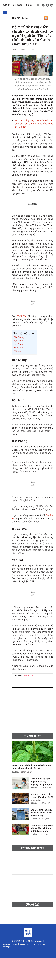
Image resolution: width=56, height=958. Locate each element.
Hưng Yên (18, 347)
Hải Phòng (19, 344)
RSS (15, 944)
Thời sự (15, 18)
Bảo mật (41, 944)
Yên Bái (17, 351)
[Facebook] (47, 5)
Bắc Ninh (18, 340)
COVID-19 (28, 676)
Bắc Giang (18, 337)
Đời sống (34, 788)
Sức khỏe (15, 772)
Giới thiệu (7, 5)
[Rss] (43, 5)
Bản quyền (7, 946)
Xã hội (25, 18)
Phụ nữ (29, 5)
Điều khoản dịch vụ (27, 944)
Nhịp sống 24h (18, 5)
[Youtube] (51, 5)
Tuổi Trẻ (21, 316)
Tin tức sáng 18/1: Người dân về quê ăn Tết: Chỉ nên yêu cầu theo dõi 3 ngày (34, 123)
